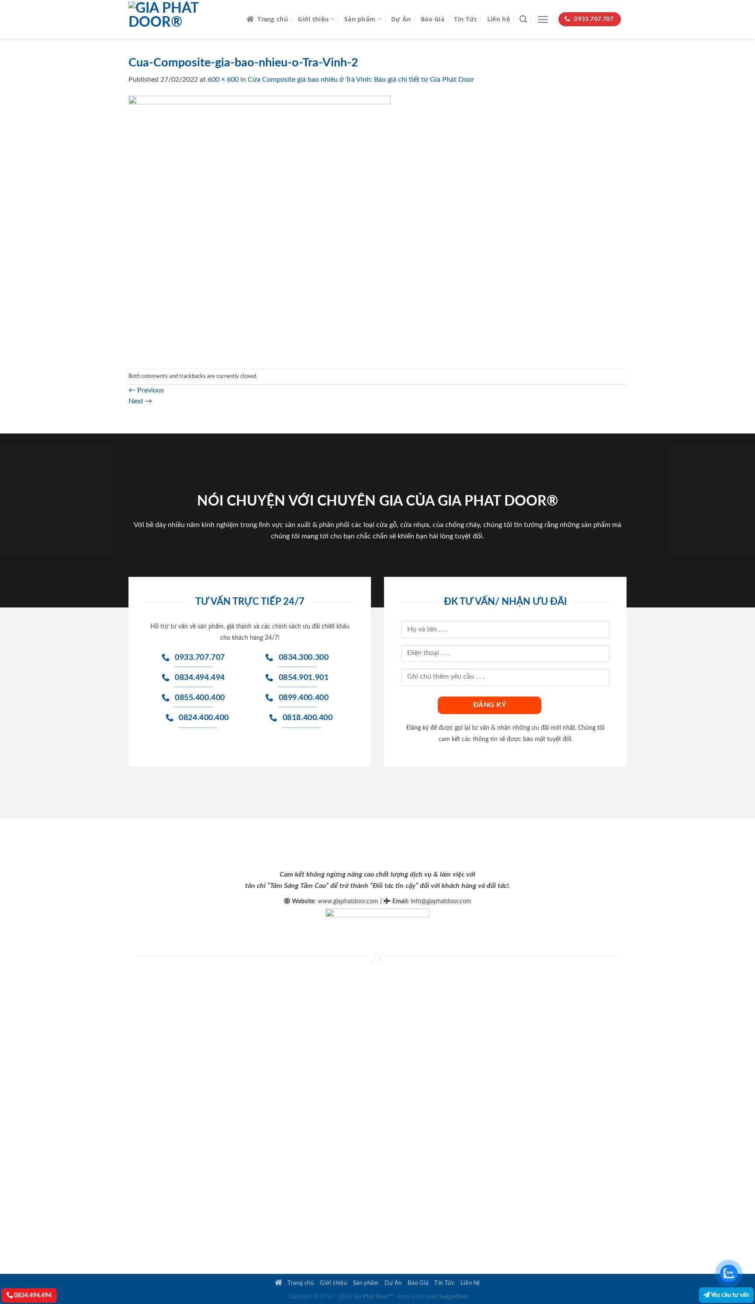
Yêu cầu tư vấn (729, 1295)
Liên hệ (498, 19)
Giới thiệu (313, 19)
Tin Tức (465, 19)
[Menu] (543, 19)
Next (140, 401)
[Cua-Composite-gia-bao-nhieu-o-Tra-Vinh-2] (259, 226)
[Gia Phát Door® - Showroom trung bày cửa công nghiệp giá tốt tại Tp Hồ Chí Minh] (180, 19)
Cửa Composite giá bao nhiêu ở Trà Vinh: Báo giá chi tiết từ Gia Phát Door (361, 79)
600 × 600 (223, 79)
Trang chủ (272, 19)
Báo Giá (432, 19)
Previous (146, 390)
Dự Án (401, 19)
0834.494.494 (32, 1295)
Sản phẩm (359, 19)
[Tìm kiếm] (523, 19)
